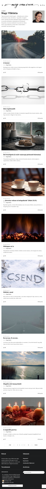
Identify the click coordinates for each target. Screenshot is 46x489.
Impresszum (26, 460)
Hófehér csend (8, 292)
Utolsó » (36, 445)
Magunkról (25, 458)
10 (28, 445)
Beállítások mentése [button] (12, 485)
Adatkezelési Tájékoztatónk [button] (8, 479)
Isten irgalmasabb (9, 109)
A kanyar (6, 63)
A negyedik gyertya (10, 430)
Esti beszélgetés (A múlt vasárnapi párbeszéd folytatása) (22, 155)
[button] (3, 480)
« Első (10, 445)
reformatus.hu (4, 471)
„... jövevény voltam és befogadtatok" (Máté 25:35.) (20, 200)
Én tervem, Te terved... (10, 338)
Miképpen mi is (8, 246)
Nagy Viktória (9, 13)
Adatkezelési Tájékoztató (28, 463)
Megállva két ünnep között (12, 384)
